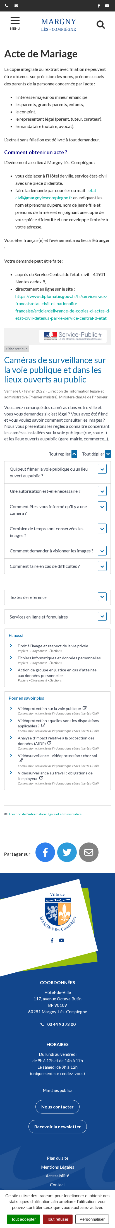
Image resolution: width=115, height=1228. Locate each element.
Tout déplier (93, 453)
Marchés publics (58, 1090)
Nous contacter (57, 1106)
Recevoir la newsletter (57, 1126)
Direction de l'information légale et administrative (45, 814)
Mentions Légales (57, 1166)
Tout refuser (57, 1219)
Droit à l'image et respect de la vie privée (53, 645)
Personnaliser (92, 1219)
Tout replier (60, 453)
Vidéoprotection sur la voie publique (50, 708)
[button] (57, 472)
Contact (57, 1184)
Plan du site (57, 1158)
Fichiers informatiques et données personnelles (59, 657)
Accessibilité (57, 1175)
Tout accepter (23, 1219)
